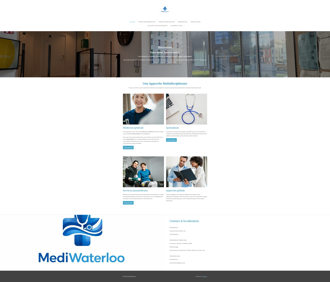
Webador (204, 276)
